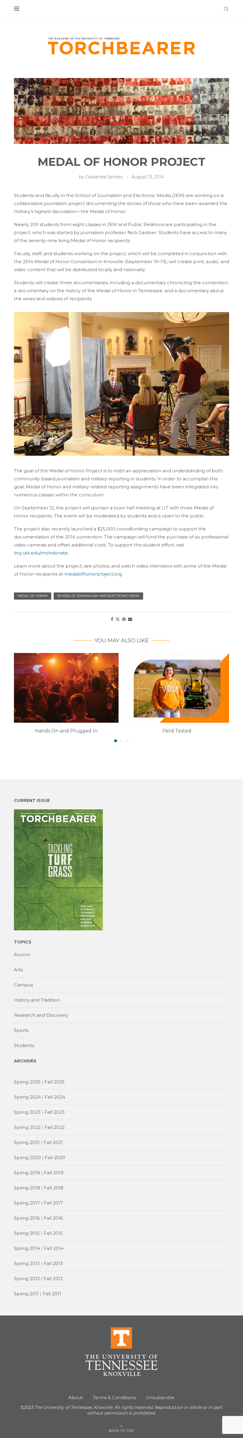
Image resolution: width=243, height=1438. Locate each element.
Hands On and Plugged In (66, 731)
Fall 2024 (55, 1097)
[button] (22, 697)
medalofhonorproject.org (93, 574)
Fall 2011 (52, 1293)
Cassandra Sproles (103, 176)
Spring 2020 (27, 1157)
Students (24, 1045)
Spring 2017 (27, 1203)
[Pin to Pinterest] (124, 619)
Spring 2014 (27, 1248)
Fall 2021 (53, 1142)
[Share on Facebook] (112, 619)
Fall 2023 (54, 1112)
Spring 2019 (27, 1172)
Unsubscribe (160, 1397)
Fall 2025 (54, 1082)
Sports (21, 1030)
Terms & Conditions (114, 1397)
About (75, 1397)
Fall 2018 (53, 1188)
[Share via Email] (130, 619)
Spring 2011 (26, 1293)
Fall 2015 (53, 1233)
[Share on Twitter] (118, 619)
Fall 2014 (53, 1248)
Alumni (22, 954)
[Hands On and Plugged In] (66, 688)
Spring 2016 (27, 1218)
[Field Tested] (176, 688)
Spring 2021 (27, 1142)
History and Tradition (37, 1000)
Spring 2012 (27, 1278)
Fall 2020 (55, 1157)
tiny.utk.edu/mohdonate (41, 553)
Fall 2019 (53, 1172)
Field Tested (176, 731)
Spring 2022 (27, 1127)
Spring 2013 (27, 1263)
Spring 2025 (27, 1082)
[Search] (226, 9)
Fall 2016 (53, 1218)
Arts (18, 970)
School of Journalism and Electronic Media (98, 596)
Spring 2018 (27, 1188)
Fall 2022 (54, 1127)
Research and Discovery (41, 1015)
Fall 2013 (53, 1263)
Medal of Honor (32, 596)
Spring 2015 (27, 1233)
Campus (23, 985)
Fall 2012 (53, 1278)
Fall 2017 (53, 1203)
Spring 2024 (27, 1097)
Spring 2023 (27, 1112)
